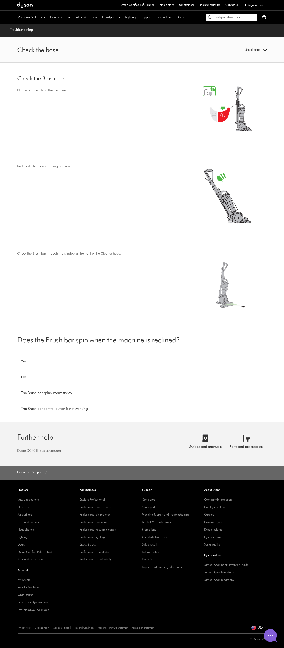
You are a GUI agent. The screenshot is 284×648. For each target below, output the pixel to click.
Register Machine (28, 587)
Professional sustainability (95, 559)
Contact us (231, 5)
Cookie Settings (61, 627)
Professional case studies (95, 552)
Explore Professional (92, 499)
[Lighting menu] (138, 17)
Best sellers (164, 17)
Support (146, 17)
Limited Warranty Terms (156, 522)
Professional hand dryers (95, 507)
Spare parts (149, 507)
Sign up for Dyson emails (33, 602)
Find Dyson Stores (215, 507)
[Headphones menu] (122, 17)
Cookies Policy (42, 627)
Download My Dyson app (33, 610)
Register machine (209, 5)
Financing (148, 559)
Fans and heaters (28, 522)
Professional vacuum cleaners (98, 529)
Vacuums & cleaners (31, 17)
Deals (180, 17)
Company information (218, 499)
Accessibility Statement (143, 627)
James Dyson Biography (219, 580)
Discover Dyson (213, 522)
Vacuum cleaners (28, 499)
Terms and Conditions (83, 627)
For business (186, 5)
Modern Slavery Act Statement (113, 627)
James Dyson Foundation (219, 572)
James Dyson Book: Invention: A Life (226, 565)
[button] (238, 49)
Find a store (167, 5)
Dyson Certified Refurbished (137, 5)
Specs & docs (88, 544)
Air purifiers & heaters (82, 17)
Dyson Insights (213, 529)
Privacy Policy (24, 627)
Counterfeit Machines (155, 537)
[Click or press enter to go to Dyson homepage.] (25, 5)
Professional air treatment (95, 514)
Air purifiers (25, 514)
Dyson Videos (212, 537)
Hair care (56, 17)
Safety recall (149, 544)
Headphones (111, 17)
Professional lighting (92, 537)
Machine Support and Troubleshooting (166, 514)
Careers (209, 514)
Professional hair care (93, 522)
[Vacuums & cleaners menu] (47, 17)
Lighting (130, 17)
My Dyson (24, 580)
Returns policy (150, 552)
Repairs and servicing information (162, 567)
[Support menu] (154, 17)
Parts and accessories (31, 559)
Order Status (25, 595)
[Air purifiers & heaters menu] (99, 17)
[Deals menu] (186, 17)
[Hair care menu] (65, 17)
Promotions (149, 529)
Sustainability (212, 544)
